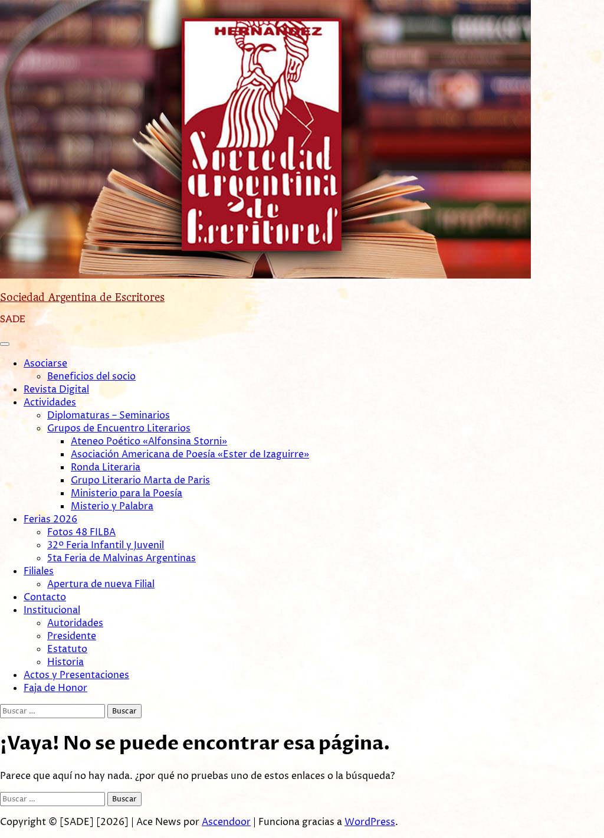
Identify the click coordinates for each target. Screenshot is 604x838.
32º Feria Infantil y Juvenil (105, 545)
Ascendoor (226, 822)
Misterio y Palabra (112, 506)
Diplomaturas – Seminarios (108, 415)
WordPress (369, 822)
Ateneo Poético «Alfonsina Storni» (149, 441)
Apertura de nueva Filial (101, 584)
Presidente (71, 636)
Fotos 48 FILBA (81, 532)
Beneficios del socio (91, 376)
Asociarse (45, 363)
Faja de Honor (55, 688)
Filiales (39, 571)
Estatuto (67, 649)
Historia (65, 662)
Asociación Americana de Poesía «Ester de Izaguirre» (190, 454)
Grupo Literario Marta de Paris (140, 480)
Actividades (50, 402)
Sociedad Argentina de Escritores (82, 297)
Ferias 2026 (50, 519)
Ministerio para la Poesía (126, 493)
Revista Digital (56, 389)
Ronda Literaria (105, 467)
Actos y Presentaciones (76, 675)
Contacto (45, 597)
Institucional (52, 610)
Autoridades (75, 623)
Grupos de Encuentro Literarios (119, 428)
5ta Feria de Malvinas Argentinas (121, 558)
